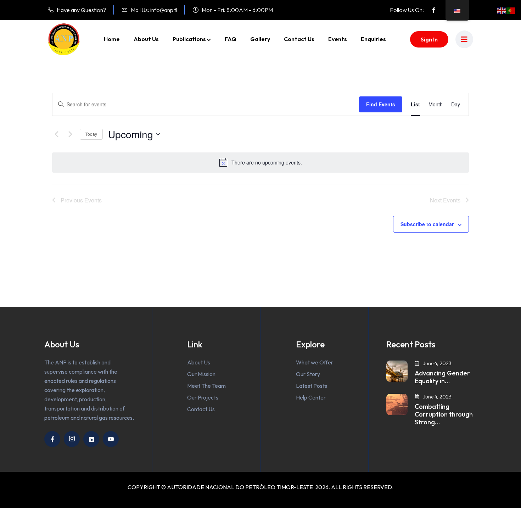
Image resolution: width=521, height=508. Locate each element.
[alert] (260, 162)
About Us (146, 39)
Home (112, 39)
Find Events (380, 104)
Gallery (260, 39)
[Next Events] (70, 134)
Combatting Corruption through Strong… (444, 414)
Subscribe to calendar (427, 224)
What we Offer (314, 362)
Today (91, 134)
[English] (501, 10)
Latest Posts (311, 385)
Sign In (429, 39)
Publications (189, 39)
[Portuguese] (511, 10)
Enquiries (373, 39)
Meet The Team (206, 385)
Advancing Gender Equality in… (442, 377)
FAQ (230, 39)
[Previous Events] (56, 134)
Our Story (308, 374)
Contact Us (299, 39)
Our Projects (202, 397)
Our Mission (201, 374)
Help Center (311, 397)
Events (337, 39)
